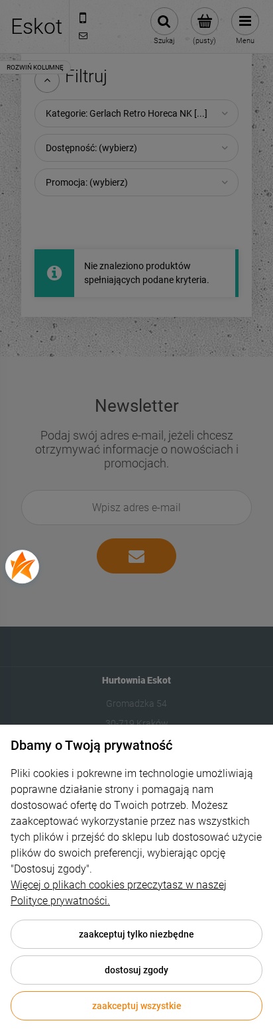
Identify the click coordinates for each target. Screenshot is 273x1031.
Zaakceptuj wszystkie (137, 1006)
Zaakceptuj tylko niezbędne (136, 934)
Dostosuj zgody (136, 970)
